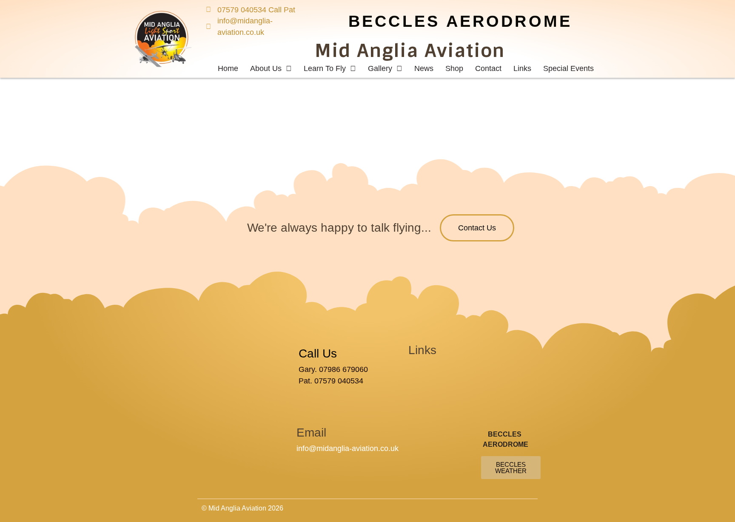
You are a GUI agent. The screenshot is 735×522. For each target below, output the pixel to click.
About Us (266, 68)
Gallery (380, 68)
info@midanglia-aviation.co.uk (347, 448)
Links (522, 68)
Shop (454, 68)
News (423, 68)
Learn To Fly (325, 68)
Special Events (568, 68)
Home (228, 68)
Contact (488, 68)
